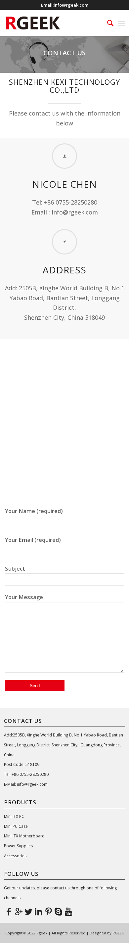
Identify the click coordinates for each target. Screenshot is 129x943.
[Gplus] (19, 911)
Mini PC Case (16, 826)
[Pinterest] (49, 911)
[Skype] (59, 911)
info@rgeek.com (71, 5)
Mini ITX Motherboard (24, 836)
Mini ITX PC (14, 816)
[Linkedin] (39, 911)
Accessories (15, 856)
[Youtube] (68, 911)
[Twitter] (29, 911)
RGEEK (118, 932)
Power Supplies (18, 846)
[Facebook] (9, 911)
